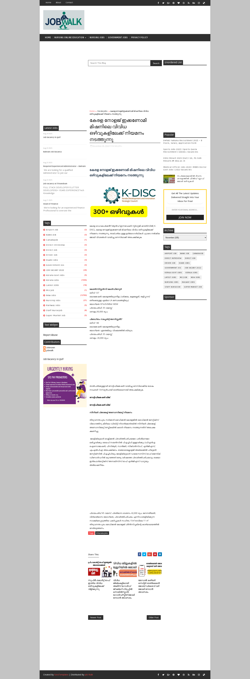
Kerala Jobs (52, 280)
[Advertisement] (153, 18)
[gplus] (168, 3)
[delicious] (204, 3)
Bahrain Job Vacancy (52, 152)
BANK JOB (51, 235)
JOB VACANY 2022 (55, 270)
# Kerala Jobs (102, 533)
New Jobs (51, 295)
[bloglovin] (178, 3)
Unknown (50, 347)
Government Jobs (118, 37)
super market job (55, 315)
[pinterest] (173, 3)
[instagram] (199, 3)
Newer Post (95, 617)
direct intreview (55, 245)
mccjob (50, 290)
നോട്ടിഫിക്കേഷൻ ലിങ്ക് (100, 397)
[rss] (188, 3)
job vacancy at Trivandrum (55, 184)
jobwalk (49, 350)
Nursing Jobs (97, 37)
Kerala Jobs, (117, 146)
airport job (52, 230)
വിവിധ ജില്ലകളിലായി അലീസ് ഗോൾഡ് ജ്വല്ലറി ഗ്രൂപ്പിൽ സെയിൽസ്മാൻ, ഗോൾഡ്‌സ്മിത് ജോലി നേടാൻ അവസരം (124, 589)
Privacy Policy (139, 37)
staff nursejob (54, 310)
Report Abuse (50, 335)
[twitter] (163, 3)
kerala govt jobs (55, 275)
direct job (51, 250)
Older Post (154, 617)
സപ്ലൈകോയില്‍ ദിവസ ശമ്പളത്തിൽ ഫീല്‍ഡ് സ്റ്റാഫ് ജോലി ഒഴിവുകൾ (190, 178)
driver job (51, 255)
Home (48, 2)
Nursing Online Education (69, 37)
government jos (55, 265)
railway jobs (53, 305)
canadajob (52, 240)
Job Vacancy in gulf (52, 137)
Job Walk (89, 674)
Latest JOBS (52, 285)
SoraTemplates (61, 674)
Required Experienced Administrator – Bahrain (64, 166)
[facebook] (158, 3)
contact (69, 2)
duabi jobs (52, 260)
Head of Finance (50, 204)
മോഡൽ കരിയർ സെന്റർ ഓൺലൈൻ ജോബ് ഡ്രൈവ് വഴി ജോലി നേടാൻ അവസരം (149, 586)
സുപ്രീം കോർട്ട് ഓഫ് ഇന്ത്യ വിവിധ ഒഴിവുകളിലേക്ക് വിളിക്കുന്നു (99, 584)
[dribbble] (183, 3)
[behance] (194, 3)
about (58, 2)
